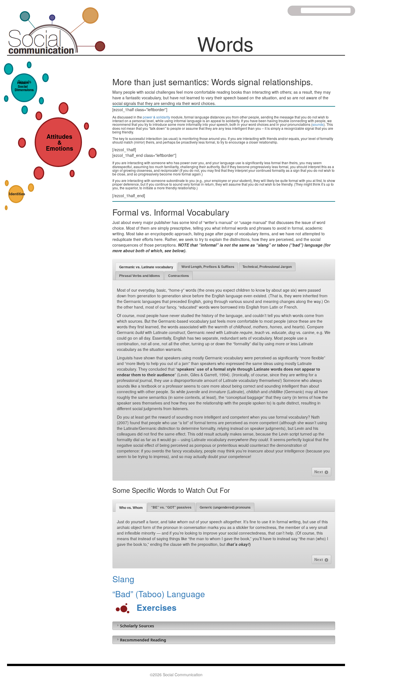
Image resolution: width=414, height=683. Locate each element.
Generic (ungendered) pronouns (225, 507)
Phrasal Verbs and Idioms (139, 275)
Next (319, 472)
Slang (123, 579)
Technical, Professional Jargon (267, 266)
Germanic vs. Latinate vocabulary (146, 266)
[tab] (146, 267)
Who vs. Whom (131, 507)
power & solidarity (156, 117)
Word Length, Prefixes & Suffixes (207, 266)
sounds (318, 124)
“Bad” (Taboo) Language (158, 594)
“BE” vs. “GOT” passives (171, 507)
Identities (17, 193)
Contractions (178, 275)
